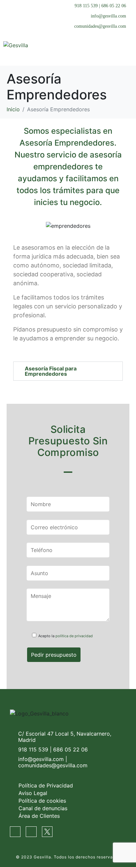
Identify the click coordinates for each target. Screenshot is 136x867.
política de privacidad (74, 636)
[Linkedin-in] (31, 831)
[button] (68, 371)
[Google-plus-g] (15, 831)
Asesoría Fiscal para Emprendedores (51, 371)
